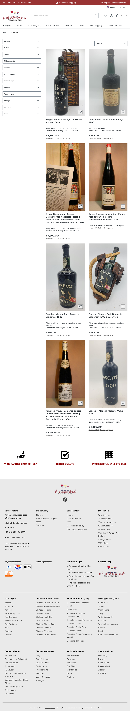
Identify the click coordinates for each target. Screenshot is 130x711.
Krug (38, 655)
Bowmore (71, 659)
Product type (9, 81)
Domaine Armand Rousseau (79, 620)
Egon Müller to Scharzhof (16, 659)
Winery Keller (10, 655)
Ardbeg (70, 677)
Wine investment (105, 526)
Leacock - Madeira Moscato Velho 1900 (106, 412)
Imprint (70, 515)
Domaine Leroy (73, 616)
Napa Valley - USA (13, 613)
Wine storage (104, 529)
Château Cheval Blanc (45, 624)
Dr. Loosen (9, 693)
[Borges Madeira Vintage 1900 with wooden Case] (65, 82)
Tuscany (8, 635)
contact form (19, 537)
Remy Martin (103, 662)
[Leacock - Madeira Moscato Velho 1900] (108, 374)
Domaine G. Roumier (76, 613)
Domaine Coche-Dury (76, 627)
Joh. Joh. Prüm (11, 662)
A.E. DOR (102, 673)
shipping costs (50, 708)
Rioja (7, 627)
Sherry (101, 606)
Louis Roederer (42, 662)
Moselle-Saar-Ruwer (13, 620)
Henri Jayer (72, 609)
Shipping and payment (77, 529)
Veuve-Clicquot (43, 677)
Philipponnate (42, 670)
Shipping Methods (44, 561)
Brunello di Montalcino (108, 635)
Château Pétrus (42, 620)
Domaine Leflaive (75, 630)
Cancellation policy (75, 526)
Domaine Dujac (74, 623)
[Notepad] (105, 15)
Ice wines (102, 620)
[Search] (96, 15)
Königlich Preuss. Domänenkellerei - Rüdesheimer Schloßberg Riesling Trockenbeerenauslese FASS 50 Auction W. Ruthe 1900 (64, 415)
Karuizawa (71, 662)
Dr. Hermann (10, 690)
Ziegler (101, 670)
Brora (69, 673)
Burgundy (9, 606)
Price (6, 114)
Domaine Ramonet (75, 641)
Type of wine (9, 94)
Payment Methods (13, 561)
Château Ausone (43, 627)
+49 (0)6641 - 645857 (15, 532)
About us (40, 515)
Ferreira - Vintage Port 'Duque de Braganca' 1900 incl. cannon (105, 315)
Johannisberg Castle (14, 686)
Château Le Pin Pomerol (46, 635)
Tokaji (100, 613)
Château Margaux (43, 610)
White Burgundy (105, 617)
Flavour (7, 68)
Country (7, 54)
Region (7, 87)
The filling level (105, 518)
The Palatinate (11, 624)
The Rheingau (11, 617)
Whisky (101, 627)
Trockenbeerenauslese (108, 624)
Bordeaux (9, 603)
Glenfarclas (72, 670)
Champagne (103, 610)
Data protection (74, 518)
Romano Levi (104, 666)
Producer (7, 107)
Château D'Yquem (44, 631)
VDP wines (103, 543)
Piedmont (9, 631)
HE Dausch (9, 670)
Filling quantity (9, 61)
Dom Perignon (42, 659)
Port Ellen (71, 666)
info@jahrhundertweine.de (17, 523)
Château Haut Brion (44, 617)
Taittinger (40, 673)
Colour (6, 48)
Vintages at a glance (107, 522)
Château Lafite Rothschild (47, 603)
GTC (69, 522)
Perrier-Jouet (41, 666)
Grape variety (9, 74)
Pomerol (8, 610)
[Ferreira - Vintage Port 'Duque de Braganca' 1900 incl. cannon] (108, 277)
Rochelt (101, 659)
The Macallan (73, 655)
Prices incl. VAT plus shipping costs (58, 138)
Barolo (101, 631)
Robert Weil (10, 666)
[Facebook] (65, 499)
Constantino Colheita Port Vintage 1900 (106, 121)
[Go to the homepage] (15, 15)
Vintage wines (104, 539)
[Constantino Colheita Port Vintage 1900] (108, 82)
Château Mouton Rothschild (48, 606)
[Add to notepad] (80, 112)
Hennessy (102, 655)
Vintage (7, 101)
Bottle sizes (103, 546)
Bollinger (40, 680)
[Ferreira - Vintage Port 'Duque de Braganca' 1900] (65, 277)
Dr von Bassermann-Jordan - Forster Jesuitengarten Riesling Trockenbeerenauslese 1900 (107, 217)
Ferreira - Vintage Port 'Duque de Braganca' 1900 (62, 315)
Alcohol (7, 41)
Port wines (103, 603)
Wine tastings (104, 515)
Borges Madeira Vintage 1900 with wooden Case (64, 121)
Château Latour (42, 613)
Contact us (40, 525)
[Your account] (112, 15)
